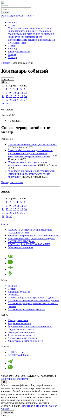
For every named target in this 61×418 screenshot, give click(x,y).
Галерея (12, 54)
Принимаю (8, 412)
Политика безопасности (14, 378)
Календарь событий (19, 51)
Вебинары (13, 48)
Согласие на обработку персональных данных (33, 300)
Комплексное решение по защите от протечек (33, 235)
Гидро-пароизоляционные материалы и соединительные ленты (30, 32)
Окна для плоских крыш (21, 332)
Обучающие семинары (20, 247)
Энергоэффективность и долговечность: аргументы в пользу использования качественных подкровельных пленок (30, 153)
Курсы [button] (11, 25)
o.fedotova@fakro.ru (18, 355)
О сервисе (13, 294)
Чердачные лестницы (40, 28)
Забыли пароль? (25, 15)
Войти (5, 12)
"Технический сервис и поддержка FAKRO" (32, 144)
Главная (12, 22)
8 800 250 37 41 (16, 352)
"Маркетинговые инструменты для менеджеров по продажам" (27, 163)
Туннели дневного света (28, 36)
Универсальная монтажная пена (25, 341)
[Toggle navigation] (2, 17)
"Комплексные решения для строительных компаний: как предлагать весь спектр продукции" (31, 174)
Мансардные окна (18, 28)
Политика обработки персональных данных (32, 297)
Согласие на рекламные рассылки (26, 309)
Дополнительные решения (22, 39)
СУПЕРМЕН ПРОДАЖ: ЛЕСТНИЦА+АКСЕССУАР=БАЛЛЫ (29, 243)
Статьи (12, 45)
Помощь (12, 57)
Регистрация (8, 15)
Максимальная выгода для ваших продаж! (31, 238)
